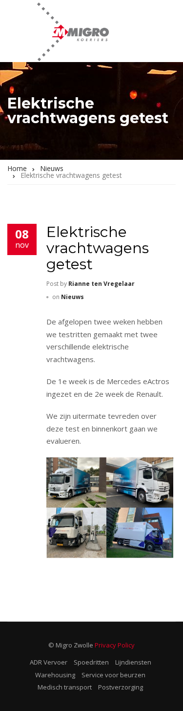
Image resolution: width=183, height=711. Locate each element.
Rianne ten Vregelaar (101, 284)
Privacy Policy (115, 645)
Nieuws (72, 297)
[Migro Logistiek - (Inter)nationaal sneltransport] (72, 31)
